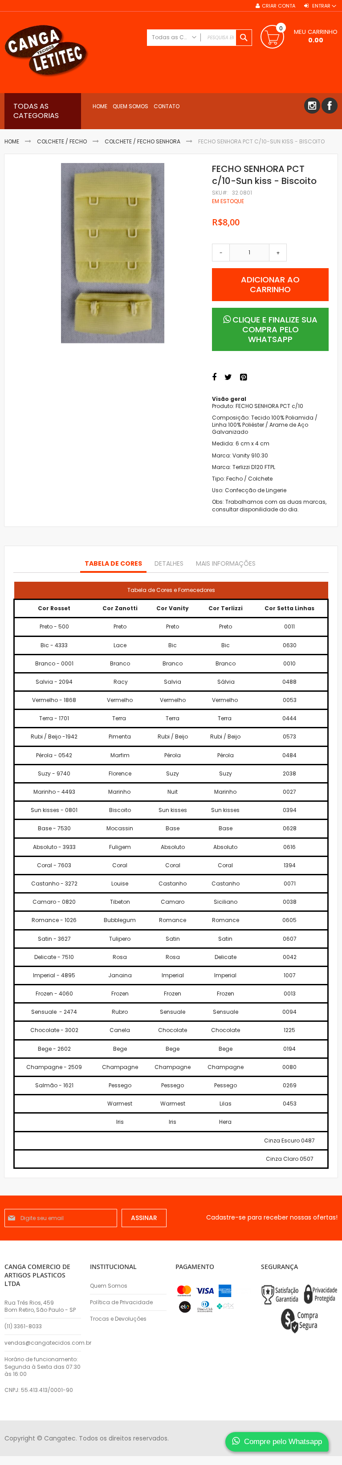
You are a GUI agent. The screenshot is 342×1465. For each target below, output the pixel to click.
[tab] (113, 564)
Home (11, 141)
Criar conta (278, 6)
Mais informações (226, 563)
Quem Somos (108, 1286)
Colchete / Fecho (62, 141)
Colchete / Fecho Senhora (142, 141)
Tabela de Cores (113, 563)
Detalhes (169, 563)
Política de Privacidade (121, 1302)
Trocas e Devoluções (118, 1318)
